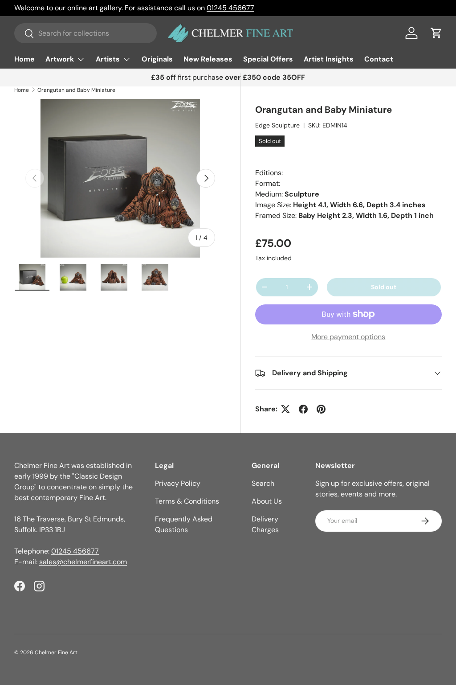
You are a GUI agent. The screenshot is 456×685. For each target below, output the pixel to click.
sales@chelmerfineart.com (83, 561)
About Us (267, 501)
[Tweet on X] (285, 409)
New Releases (207, 59)
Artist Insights (329, 59)
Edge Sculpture (277, 125)
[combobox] (85, 33)
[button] (436, 33)
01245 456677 (230, 7)
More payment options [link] (348, 336)
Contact (378, 59)
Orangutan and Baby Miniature (76, 90)
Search (263, 483)
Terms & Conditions (187, 501)
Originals (157, 59)
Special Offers (268, 59)
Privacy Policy (177, 483)
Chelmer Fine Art (56, 652)
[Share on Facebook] (303, 409)
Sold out (383, 287)
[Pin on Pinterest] (321, 409)
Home (24, 59)
